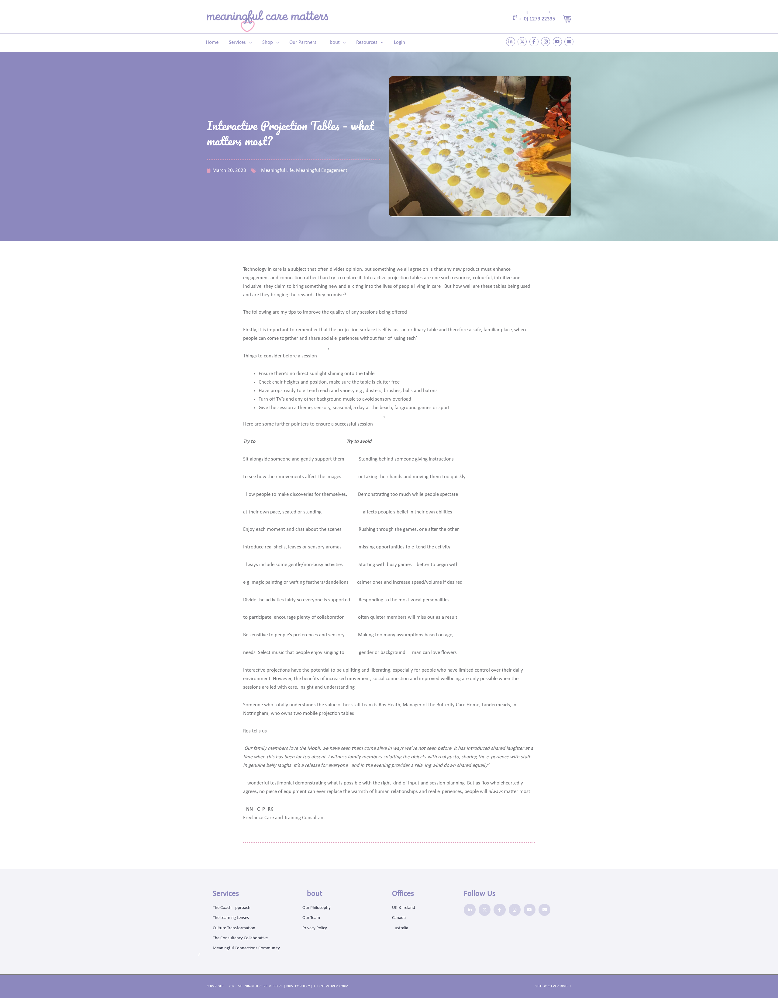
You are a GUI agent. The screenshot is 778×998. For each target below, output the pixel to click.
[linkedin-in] (511, 41)
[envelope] (569, 41)
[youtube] (558, 41)
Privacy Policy (298, 986)
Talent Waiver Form (331, 986)
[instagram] (546, 41)
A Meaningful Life (275, 170)
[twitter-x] (523, 41)
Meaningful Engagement (321, 170)
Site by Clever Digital (553, 986)
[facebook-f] (534, 41)
